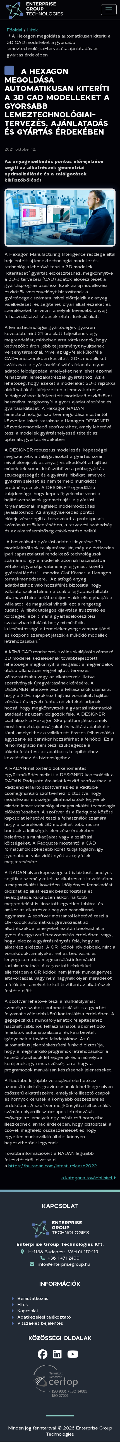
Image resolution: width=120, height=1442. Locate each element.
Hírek (22, 1304)
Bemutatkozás (32, 1298)
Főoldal (14, 30)
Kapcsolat (28, 1310)
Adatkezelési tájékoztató (44, 1317)
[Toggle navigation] (109, 10)
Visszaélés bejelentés (40, 1323)
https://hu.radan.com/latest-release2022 (52, 1165)
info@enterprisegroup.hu (64, 1264)
